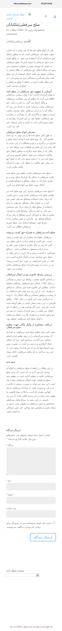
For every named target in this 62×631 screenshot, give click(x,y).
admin (41, 30)
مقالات (13, 30)
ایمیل (9, 494)
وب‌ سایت (11, 508)
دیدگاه (10, 445)
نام (8, 480)
